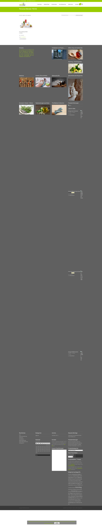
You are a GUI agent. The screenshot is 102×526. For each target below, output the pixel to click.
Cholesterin (74, 479)
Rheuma (74, 497)
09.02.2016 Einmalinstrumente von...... (74, 441)
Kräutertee (74, 491)
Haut (81, 483)
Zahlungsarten (21, 442)
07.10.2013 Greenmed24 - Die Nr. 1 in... (75, 445)
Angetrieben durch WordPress (67, 507)
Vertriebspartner (62, 4)
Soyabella (76, 499)
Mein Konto (70, 4)
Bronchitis (70, 479)
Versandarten (21, 438)
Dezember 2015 (54, 435)
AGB (20, 434)
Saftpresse (78, 497)
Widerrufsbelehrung (22, 440)
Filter (70, 456)
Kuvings (79, 491)
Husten (79, 485)
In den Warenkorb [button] (23, 38)
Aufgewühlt (76, 477)
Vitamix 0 (74, 502)
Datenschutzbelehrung (23, 436)
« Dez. (36, 455)
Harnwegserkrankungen (75, 483)
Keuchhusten (70, 489)
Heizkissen (75, 485)
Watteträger (78, 502)
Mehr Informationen (50, 523)
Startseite (39, 4)
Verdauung (77, 500)
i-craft (76, 507)
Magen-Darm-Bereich (75, 493)
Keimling (78, 487)
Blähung (80, 477)
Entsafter (71, 480)
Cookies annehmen (56, 523)
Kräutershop (54, 4)
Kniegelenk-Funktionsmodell (77, 489)
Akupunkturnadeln (76, 474)
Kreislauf (69, 491)
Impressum (21, 437)
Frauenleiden (80, 481)
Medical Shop (46, 4)
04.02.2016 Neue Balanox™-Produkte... (74, 444)
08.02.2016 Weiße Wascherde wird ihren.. (75, 443)
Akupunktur (70, 474)
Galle (69, 483)
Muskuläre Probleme (75, 496)
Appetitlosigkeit (76, 475)
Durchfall (77, 479)
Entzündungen (75, 480)
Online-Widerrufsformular (23, 441)
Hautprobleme (70, 485)
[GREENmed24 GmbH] (21, 4)
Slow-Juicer (73, 499)
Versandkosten (23, 37)
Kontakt (77, 4)
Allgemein (37, 435)
